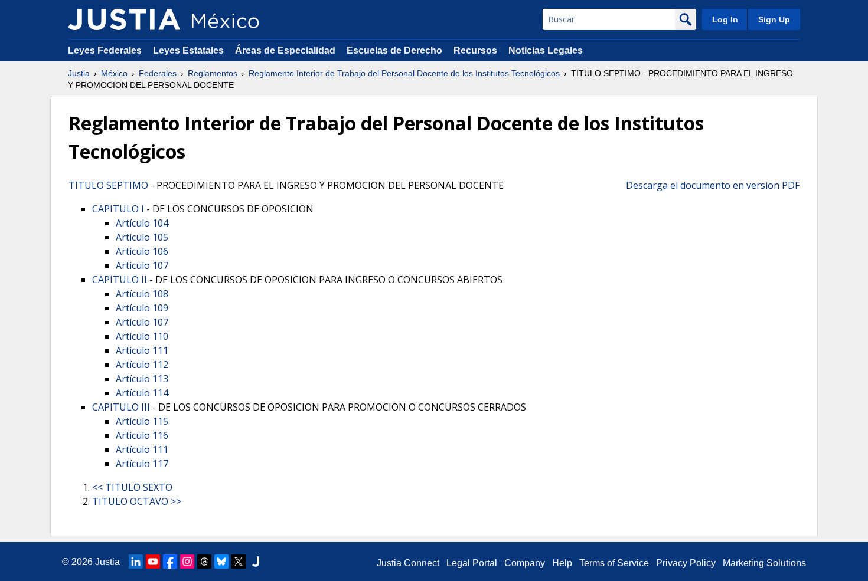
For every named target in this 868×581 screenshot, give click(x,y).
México (114, 73)
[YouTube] (153, 561)
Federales (158, 73)
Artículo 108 (142, 293)
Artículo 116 (142, 435)
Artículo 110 (142, 336)
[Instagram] (187, 561)
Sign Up (774, 19)
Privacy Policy (686, 563)
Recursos (475, 50)
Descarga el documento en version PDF (713, 185)
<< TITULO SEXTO (132, 487)
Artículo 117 (142, 463)
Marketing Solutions (764, 563)
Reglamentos (212, 73)
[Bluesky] (221, 561)
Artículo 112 (142, 364)
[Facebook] (170, 561)
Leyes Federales (105, 50)
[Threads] (204, 561)
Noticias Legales (545, 50)
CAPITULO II (119, 279)
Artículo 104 (142, 222)
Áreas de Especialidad (285, 50)
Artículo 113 (142, 378)
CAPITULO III (121, 407)
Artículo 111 (142, 350)
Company (524, 563)
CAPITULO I (118, 208)
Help (562, 563)
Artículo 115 (142, 421)
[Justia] (124, 19)
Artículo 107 (142, 265)
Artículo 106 (142, 251)
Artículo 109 (142, 307)
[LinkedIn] (136, 561)
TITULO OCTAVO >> (136, 501)
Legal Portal (471, 563)
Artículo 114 (142, 392)
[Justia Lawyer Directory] (256, 561)
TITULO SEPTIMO (108, 185)
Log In (725, 19)
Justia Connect (408, 563)
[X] (238, 561)
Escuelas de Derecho (394, 50)
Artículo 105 (142, 237)
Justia (79, 73)
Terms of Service (614, 563)
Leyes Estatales (188, 50)
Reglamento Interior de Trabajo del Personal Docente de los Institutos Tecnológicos (404, 73)
